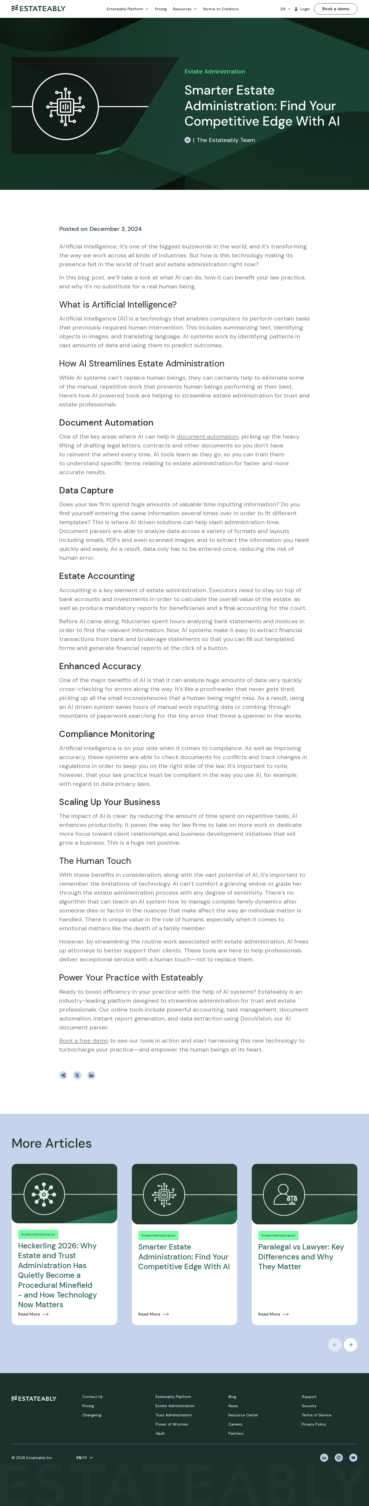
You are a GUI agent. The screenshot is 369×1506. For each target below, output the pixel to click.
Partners (236, 1433)
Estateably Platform (173, 1397)
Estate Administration (175, 1406)
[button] (128, 9)
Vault (160, 1433)
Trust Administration (174, 1415)
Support (309, 1397)
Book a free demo (83, 1041)
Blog (232, 1397)
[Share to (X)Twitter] (77, 1075)
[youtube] (353, 1458)
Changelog (91, 1415)
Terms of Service (316, 1415)
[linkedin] (324, 1458)
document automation (208, 436)
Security (309, 1406)
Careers (235, 1424)
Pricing (88, 1406)
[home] (39, 9)
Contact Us (92, 1397)
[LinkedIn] (188, 140)
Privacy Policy (314, 1424)
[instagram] (339, 1458)
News (233, 1406)
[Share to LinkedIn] (91, 1075)
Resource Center (243, 1415)
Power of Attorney (172, 1424)
